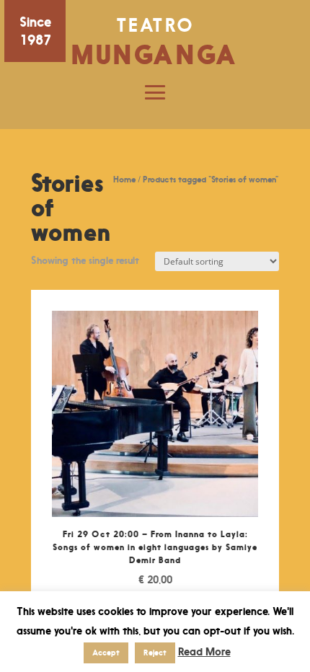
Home (124, 179)
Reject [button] (155, 652)
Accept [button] (106, 652)
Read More (204, 651)
